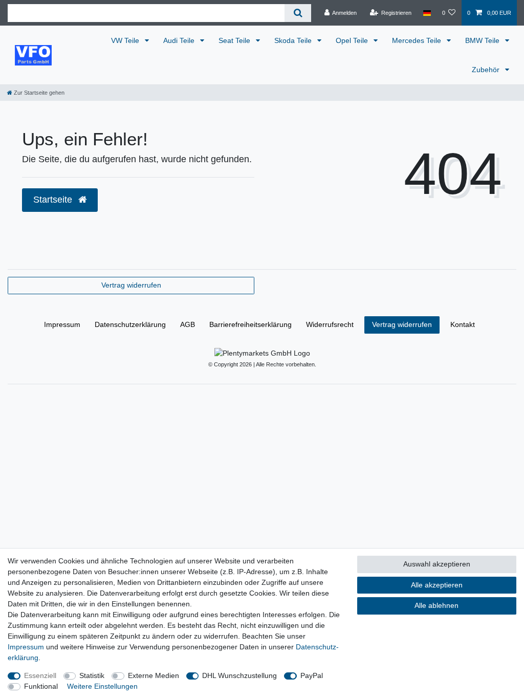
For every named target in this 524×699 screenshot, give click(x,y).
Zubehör (486, 69)
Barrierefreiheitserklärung (250, 324)
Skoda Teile (294, 40)
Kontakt (462, 324)
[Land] (426, 13)
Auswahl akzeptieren (436, 564)
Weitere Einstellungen (102, 686)
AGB (187, 324)
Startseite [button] (54, 199)
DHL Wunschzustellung (239, 675)
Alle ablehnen (436, 605)
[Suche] (298, 13)
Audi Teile (179, 40)
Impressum (62, 324)
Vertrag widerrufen (131, 285)
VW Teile (126, 40)
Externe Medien (153, 675)
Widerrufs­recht (330, 324)
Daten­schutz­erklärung (130, 324)
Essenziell (40, 675)
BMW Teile (483, 40)
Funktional (41, 686)
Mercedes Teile (417, 40)
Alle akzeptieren (437, 585)
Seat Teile (235, 40)
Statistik (91, 675)
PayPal (311, 675)
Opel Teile (353, 40)
